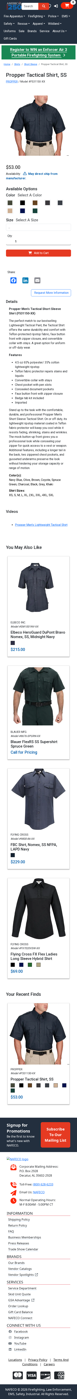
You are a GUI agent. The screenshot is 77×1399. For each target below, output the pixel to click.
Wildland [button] (53, 23)
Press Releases (18, 1243)
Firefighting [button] (35, 16)
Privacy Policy (37, 1360)
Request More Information (51, 293)
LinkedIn (20, 1349)
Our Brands (16, 1263)
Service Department (22, 1288)
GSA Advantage (19, 1300)
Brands (32, 31)
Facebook (21, 1331)
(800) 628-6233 (43, 1184)
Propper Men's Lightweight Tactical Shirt (41, 525)
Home (7, 64)
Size (9, 220)
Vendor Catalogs (20, 1269)
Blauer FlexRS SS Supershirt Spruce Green (34, 744)
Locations (15, 1360)
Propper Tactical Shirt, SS (32, 1079)
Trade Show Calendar (23, 1249)
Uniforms (10, 31)
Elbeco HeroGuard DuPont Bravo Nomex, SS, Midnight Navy (38, 634)
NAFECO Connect (20, 1318)
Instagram (21, 1337)
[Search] (43, 6)
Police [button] (52, 16)
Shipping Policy (19, 1219)
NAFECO (39, 1192)
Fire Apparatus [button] (13, 16)
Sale (21, 31)
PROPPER (12, 81)
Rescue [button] (22, 23)
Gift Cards (10, 38)
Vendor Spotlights (21, 1274)
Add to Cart (41, 253)
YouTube (20, 1343)
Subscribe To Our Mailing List (55, 1135)
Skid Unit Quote (19, 1294)
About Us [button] (58, 31)
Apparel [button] (38, 23)
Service (45, 31)
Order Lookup (18, 1306)
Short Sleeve (30, 64)
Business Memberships (24, 1237)
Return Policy (17, 1225)
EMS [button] (65, 16)
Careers (49, 1364)
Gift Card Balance (20, 1312)
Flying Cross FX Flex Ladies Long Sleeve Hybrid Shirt (34, 956)
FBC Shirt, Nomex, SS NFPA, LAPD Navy (34, 846)
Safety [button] (8, 23)
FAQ (11, 1231)
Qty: (10, 236)
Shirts (17, 64)
